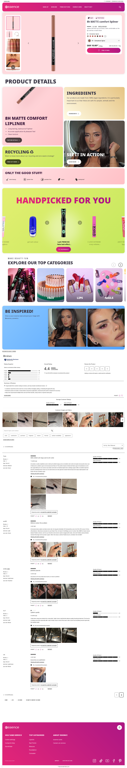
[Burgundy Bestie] (100, 36)
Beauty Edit (88, 7)
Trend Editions (65, 7)
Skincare (54, 7)
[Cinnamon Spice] (88, 36)
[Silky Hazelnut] (102, 36)
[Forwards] (80, 223)
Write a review (102, 26)
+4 (105, 36)
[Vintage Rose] (90, 36)
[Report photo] (50, 311)
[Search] (120, 7)
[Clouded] (95, 36)
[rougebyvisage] (106, 328)
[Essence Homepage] (12, 7)
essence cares (77, 7)
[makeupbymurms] (67, 328)
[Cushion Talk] (93, 36)
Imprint (57, 760)
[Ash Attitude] (97, 36)
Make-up (45, 7)
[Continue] (120, 265)
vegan (91, 18)
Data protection (67, 760)
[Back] (47, 223)
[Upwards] (119, 727)
